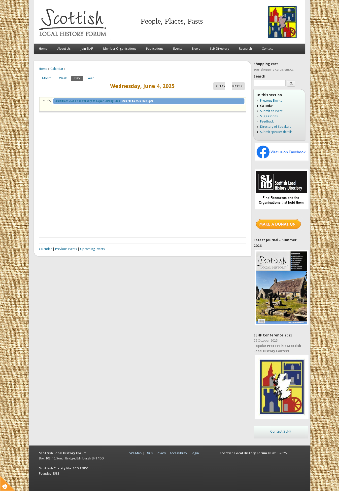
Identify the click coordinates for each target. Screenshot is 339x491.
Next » (237, 86)
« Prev (220, 86)
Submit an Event (271, 111)
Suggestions (269, 116)
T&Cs (149, 453)
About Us (63, 48)
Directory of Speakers (275, 126)
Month (46, 78)
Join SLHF (86, 48)
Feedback (267, 121)
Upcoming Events (92, 249)
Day (78, 78)
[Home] (73, 39)
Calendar (56, 69)
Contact (267, 48)
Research (245, 48)
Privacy (161, 453)
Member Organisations (119, 48)
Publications (154, 48)
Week (63, 78)
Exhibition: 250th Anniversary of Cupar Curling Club (87, 101)
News (196, 48)
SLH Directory (219, 48)
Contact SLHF (280, 431)
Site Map (135, 453)
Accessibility (178, 453)
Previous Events (66, 249)
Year (91, 78)
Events (177, 48)
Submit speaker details (276, 132)
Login (195, 453)
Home (43, 48)
